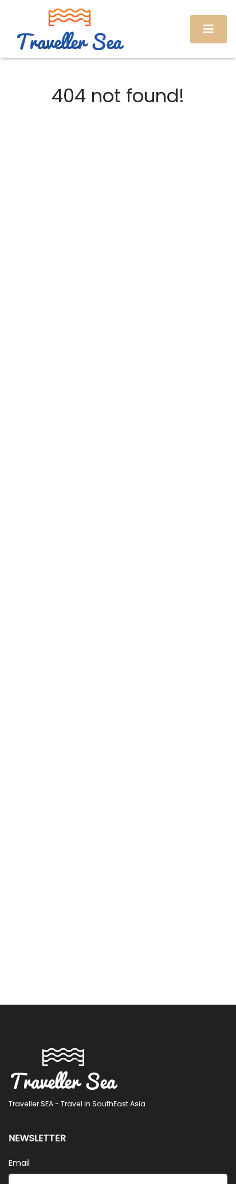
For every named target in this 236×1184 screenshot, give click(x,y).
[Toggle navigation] (208, 29)
